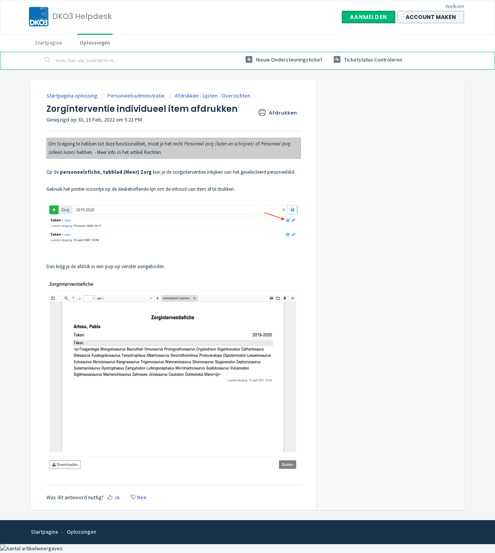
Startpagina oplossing (72, 95)
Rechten (152, 152)
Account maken (431, 17)
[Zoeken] (47, 60)
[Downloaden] (233, 177)
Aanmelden (368, 17)
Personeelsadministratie (136, 95)
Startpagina (48, 42)
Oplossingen (95, 42)
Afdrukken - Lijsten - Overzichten (212, 95)
